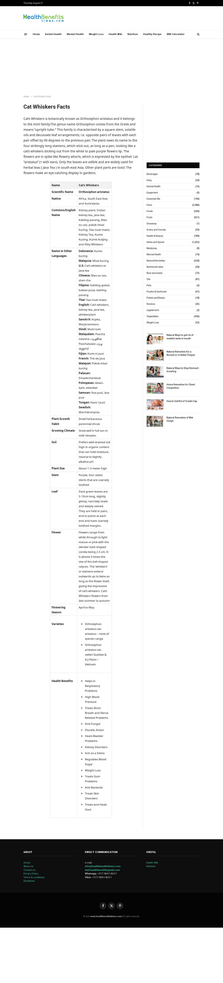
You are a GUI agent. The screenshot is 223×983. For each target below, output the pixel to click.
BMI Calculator (176, 34)
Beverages (152, 174)
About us (28, 866)
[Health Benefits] (44, 18)
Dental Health (53, 34)
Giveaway (152, 223)
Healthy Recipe (152, 34)
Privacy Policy (31, 873)
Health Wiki (115, 34)
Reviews (151, 304)
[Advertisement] (111, 67)
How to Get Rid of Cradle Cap (182, 401)
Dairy (149, 180)
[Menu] (25, 34)
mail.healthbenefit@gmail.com (102, 870)
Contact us (29, 870)
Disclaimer (29, 880)
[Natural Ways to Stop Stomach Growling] (155, 371)
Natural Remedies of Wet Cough (180, 419)
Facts (149, 205)
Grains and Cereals (156, 229)
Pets (149, 285)
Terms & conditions (34, 877)
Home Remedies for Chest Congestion (181, 386)
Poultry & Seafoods (157, 291)
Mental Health (75, 34)
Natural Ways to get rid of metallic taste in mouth (180, 337)
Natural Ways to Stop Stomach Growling (183, 370)
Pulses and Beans (156, 297)
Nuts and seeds (154, 273)
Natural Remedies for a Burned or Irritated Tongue (181, 353)
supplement (153, 310)
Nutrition (132, 34)
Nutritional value (155, 267)
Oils (148, 279)
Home (36, 34)
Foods (150, 211)
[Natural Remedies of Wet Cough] (155, 421)
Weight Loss (96, 34)
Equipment (152, 192)
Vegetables (152, 316)
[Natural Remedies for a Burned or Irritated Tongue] (155, 355)
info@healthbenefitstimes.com (102, 866)
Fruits (149, 217)
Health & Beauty (155, 236)
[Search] (197, 34)
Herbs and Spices (155, 242)
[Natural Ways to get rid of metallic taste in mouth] (155, 338)
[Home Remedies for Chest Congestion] (155, 388)
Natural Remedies (156, 260)
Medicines (152, 248)
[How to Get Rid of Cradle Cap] (155, 404)
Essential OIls (153, 198)
